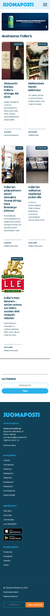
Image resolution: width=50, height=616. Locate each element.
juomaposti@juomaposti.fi (15, 437)
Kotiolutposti (9, 491)
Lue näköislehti (10, 524)
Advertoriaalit (9, 495)
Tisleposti (7, 478)
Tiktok (6, 565)
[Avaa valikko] (45, 4)
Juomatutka (8, 519)
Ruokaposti (8, 482)
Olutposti (7, 469)
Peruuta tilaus (9, 445)
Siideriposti (8, 473)
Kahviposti (8, 486)
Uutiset (6, 460)
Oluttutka (7, 515)
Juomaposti (8, 465)
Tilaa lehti (7, 511)
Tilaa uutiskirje (34, 604)
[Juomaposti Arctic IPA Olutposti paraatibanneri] (25, 21)
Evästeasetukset (10, 592)
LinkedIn (6, 561)
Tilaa (25, 391)
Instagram (7, 556)
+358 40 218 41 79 (11, 440)
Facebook (7, 552)
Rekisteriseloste (10, 596)
